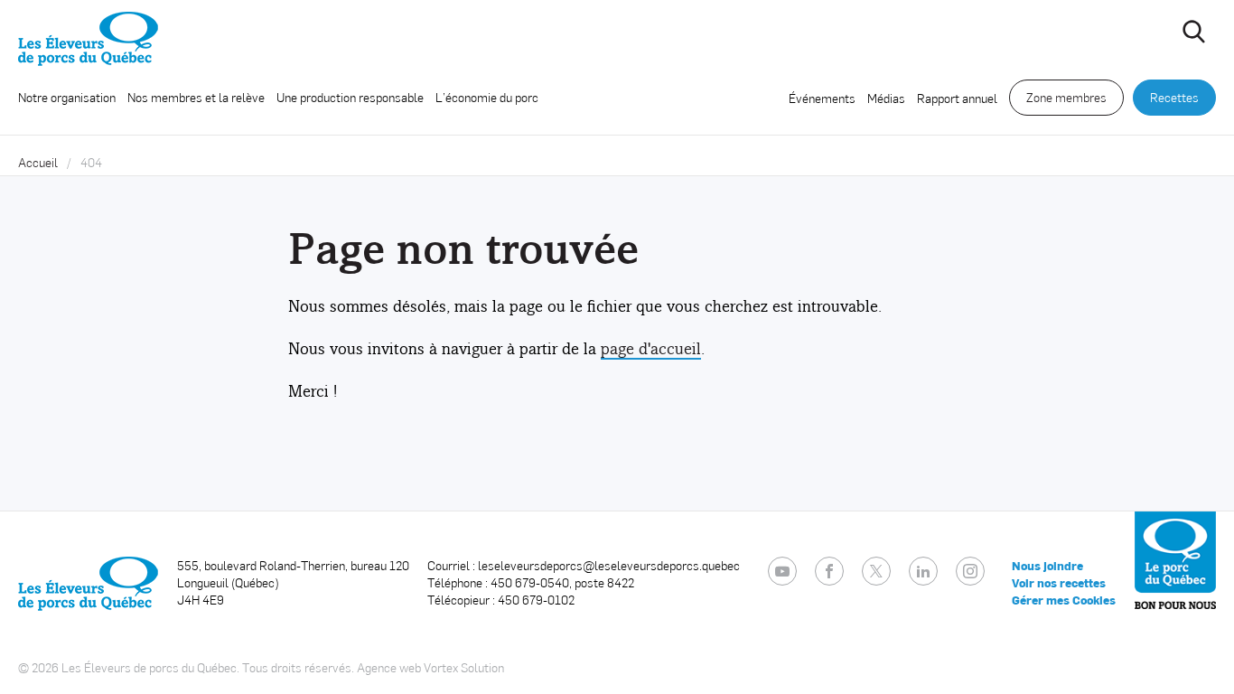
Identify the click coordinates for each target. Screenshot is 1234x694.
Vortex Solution (464, 667)
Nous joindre (1047, 566)
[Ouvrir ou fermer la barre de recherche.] (1193, 31)
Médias (886, 98)
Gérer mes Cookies (1064, 600)
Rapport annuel (957, 98)
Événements (822, 98)
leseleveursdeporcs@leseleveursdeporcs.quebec (609, 565)
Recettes (1174, 97)
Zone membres (1066, 97)
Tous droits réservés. (298, 667)
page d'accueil (651, 349)
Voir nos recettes (1059, 583)
